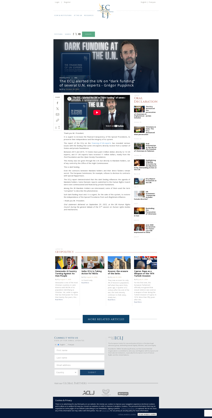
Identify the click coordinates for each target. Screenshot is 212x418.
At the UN (78, 15)
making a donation (127, 408)
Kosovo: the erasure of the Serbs (118, 272)
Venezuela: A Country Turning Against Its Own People (66, 273)
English (144, 2)
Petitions (58, 34)
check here (106, 411)
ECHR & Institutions (63, 15)
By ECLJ (57, 279)
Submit (92, 372)
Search (68, 34)
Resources (89, 15)
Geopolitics (64, 78)
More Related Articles (106, 319)
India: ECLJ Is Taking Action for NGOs (91, 272)
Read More (59, 300)
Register (67, 2)
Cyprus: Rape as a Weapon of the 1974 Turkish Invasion (144, 273)
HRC (76, 78)
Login (57, 2)
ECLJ (63, 89)
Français (152, 2)
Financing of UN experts (101, 143)
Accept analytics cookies (147, 414)
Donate (88, 34)
